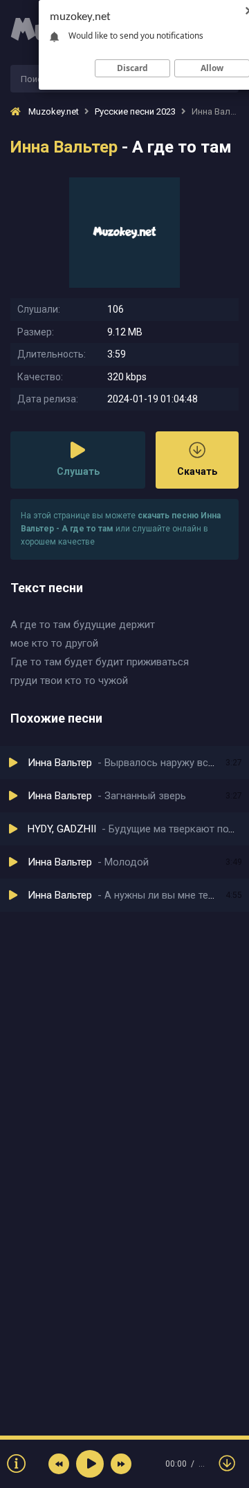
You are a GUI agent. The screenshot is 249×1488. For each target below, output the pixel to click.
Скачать (197, 471)
